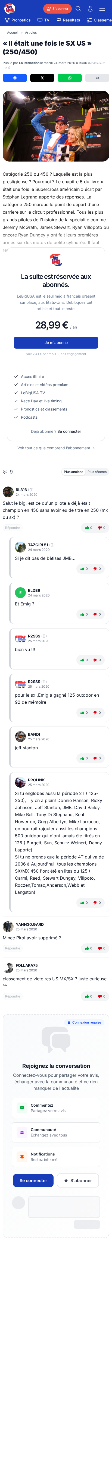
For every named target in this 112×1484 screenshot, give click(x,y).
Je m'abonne (56, 342)
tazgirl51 (38, 544)
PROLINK (36, 780)
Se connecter (69, 431)
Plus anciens (73, 472)
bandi (34, 734)
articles (31, 32)
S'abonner (81, 1180)
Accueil (12, 32)
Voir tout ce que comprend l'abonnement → (56, 448)
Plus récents (97, 472)
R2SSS (34, 636)
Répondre (12, 528)
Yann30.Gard (30, 924)
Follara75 (27, 965)
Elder (34, 590)
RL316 (21, 489)
